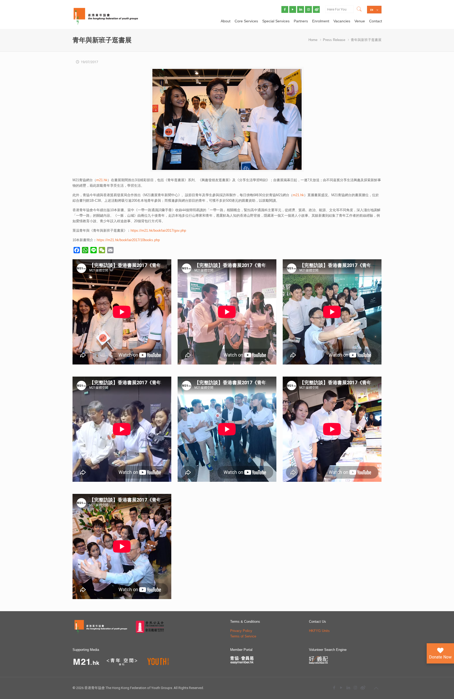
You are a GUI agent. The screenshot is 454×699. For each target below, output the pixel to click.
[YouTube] (341, 687)
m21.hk (101, 180)
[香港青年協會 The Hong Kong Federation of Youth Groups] (106, 16)
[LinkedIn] (348, 687)
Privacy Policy (241, 631)
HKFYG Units (319, 631)
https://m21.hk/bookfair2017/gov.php (158, 230)
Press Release (334, 40)
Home (312, 40)
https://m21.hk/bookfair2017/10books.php (128, 240)
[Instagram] (355, 687)
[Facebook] (334, 687)
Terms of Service (243, 636)
